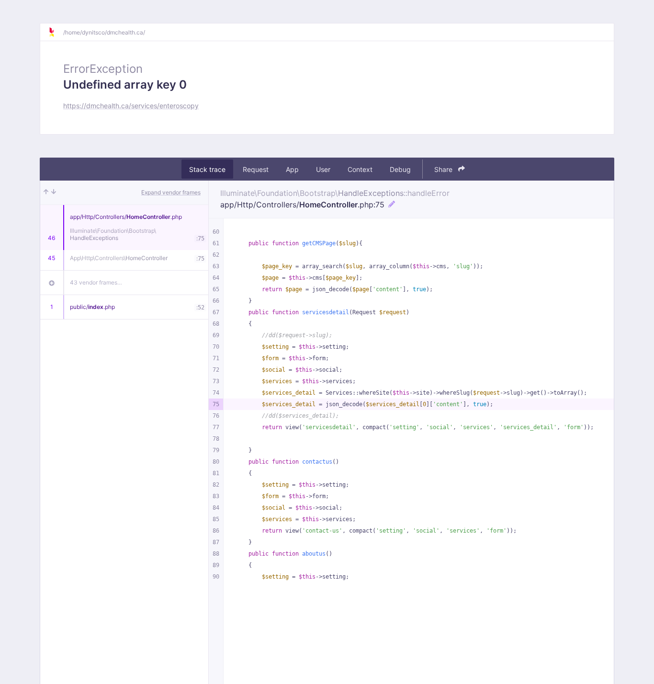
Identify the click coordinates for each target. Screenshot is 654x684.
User (323, 169)
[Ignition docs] (55, 32)
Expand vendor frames (171, 192)
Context (360, 169)
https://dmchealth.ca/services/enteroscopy (131, 106)
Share (444, 169)
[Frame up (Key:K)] (46, 192)
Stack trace (207, 169)
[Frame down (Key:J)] (53, 192)
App (292, 169)
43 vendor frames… (96, 282)
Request (256, 169)
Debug (400, 169)
